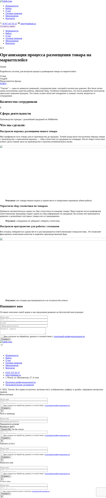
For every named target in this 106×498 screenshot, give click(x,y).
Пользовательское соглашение (20, 385)
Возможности (12, 6)
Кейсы (9, 8)
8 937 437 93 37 (13, 372)
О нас (8, 11)
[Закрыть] (2, 410)
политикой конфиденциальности (69, 336)
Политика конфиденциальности (21, 382)
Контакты (10, 18)
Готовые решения (14, 13)
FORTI (3, 83)
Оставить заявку (7, 26)
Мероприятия (12, 16)
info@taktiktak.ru (13, 375)
